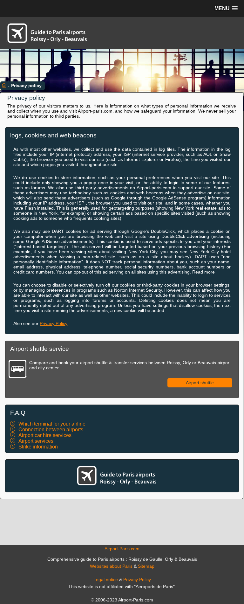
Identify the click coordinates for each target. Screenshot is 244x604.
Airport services (35, 441)
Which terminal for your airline (51, 424)
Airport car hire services (44, 435)
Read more (203, 271)
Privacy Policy (53, 323)
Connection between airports (50, 429)
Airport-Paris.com (122, 548)
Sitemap (146, 566)
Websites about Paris (111, 566)
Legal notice (105, 579)
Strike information (38, 446)
